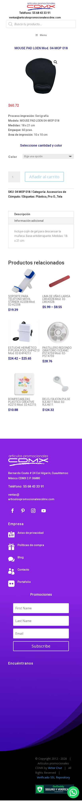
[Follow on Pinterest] (23, 510)
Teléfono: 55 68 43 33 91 (35, 12)
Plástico (41, 196)
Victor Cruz (55, 768)
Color (12, 157)
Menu (43, 35)
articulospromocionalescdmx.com (31, 499)
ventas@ (13, 494)
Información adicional (29, 220)
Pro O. (52, 196)
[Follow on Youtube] (43, 510)
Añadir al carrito (44, 176)
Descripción (22, 214)
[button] (55, 62)
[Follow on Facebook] (12, 510)
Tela (59, 196)
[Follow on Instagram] (33, 510)
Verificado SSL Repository (53, 777)
